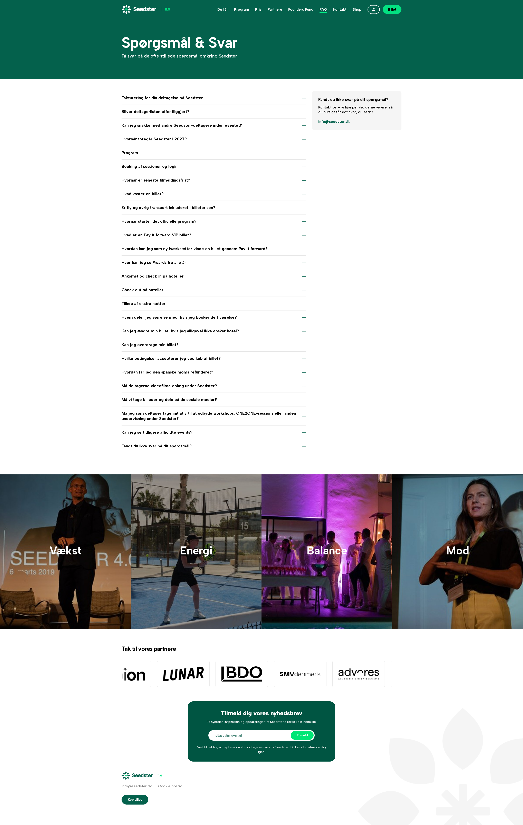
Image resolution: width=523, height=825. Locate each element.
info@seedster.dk (334, 121)
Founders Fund (300, 9)
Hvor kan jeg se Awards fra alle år (154, 262)
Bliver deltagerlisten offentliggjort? (155, 111)
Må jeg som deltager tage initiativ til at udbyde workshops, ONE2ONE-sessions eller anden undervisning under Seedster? (209, 416)
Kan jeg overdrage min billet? (150, 344)
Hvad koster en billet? (143, 193)
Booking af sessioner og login (150, 166)
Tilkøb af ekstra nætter (143, 303)
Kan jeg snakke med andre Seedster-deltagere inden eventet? (182, 125)
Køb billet (135, 799)
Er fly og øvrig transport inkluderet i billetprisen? (168, 207)
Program (241, 9)
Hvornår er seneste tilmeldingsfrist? (156, 180)
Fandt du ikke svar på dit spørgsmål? (157, 446)
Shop (357, 9)
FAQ (323, 9)
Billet (392, 9)
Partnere (275, 9)
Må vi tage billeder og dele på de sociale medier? (169, 399)
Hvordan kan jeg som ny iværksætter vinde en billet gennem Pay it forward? (195, 248)
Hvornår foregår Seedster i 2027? (154, 139)
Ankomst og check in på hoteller (153, 276)
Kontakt (339, 9)
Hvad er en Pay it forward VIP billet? (156, 234)
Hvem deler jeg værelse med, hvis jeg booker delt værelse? (179, 317)
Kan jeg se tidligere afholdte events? (157, 432)
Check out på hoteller (142, 289)
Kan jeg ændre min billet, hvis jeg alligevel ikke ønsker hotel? (180, 330)
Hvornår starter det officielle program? (159, 221)
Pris (258, 9)
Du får (222, 9)
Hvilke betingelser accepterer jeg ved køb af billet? (171, 358)
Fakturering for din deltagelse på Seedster (162, 97)
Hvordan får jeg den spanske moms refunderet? (167, 372)
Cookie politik (170, 786)
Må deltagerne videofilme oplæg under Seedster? (169, 385)
